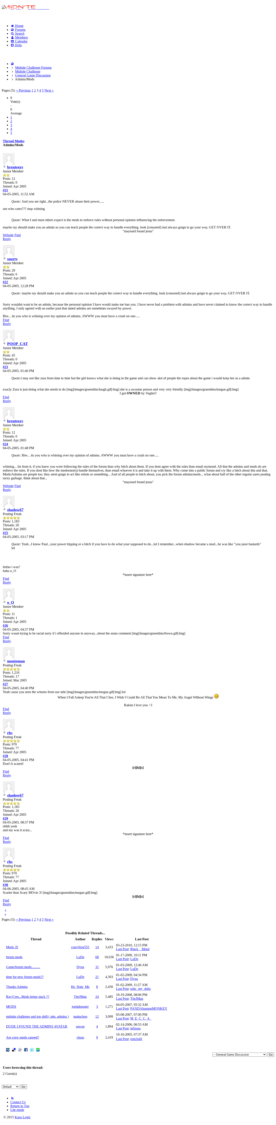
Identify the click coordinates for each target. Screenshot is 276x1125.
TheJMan (80, 996)
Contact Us (18, 1102)
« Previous (23, 90)
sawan (80, 1026)
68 (97, 957)
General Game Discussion (33, 75)
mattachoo (80, 1016)
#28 (5, 756)
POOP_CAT (17, 344)
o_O (10, 602)
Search (19, 33)
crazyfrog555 (80, 947)
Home (19, 26)
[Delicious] (14, 1050)
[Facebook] (26, 1050)
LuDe (80, 957)
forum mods (14, 957)
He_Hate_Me (80, 987)
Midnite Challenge (27, 71)
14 (97, 947)
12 (97, 1016)
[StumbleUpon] (38, 1050)
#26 (5, 625)
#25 (5, 533)
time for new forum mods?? (25, 977)
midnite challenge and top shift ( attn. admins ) (37, 1016)
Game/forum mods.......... (23, 967)
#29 (5, 818)
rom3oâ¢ (136, 1039)
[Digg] (7, 1050)
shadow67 (15, 510)
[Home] (12, 64)
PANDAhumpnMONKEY (148, 1008)
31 (97, 967)
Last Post (122, 949)
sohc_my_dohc (140, 989)
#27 (5, 684)
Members (21, 37)
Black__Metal (139, 949)
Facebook (13, 52)
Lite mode (17, 1110)
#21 (5, 190)
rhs (10, 733)
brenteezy (15, 167)
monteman (16, 661)
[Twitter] (32, 1050)
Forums (19, 29)
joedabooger (80, 1006)
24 (97, 996)
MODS (11, 1006)
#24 (5, 444)
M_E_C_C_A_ (140, 1018)
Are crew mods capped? (22, 1037)
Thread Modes (13, 141)
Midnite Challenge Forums (33, 67)
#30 (5, 885)
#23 (5, 367)
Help (18, 45)
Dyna (80, 967)
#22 (5, 282)
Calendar (20, 41)
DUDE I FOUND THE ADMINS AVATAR (36, 1026)
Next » (49, 90)
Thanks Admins (17, 987)
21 (97, 977)
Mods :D (12, 947)
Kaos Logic (23, 1117)
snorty (12, 259)
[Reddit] (20, 1050)
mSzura (135, 1028)
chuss (80, 1037)
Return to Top (19, 1106)
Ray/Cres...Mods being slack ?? (27, 996)
